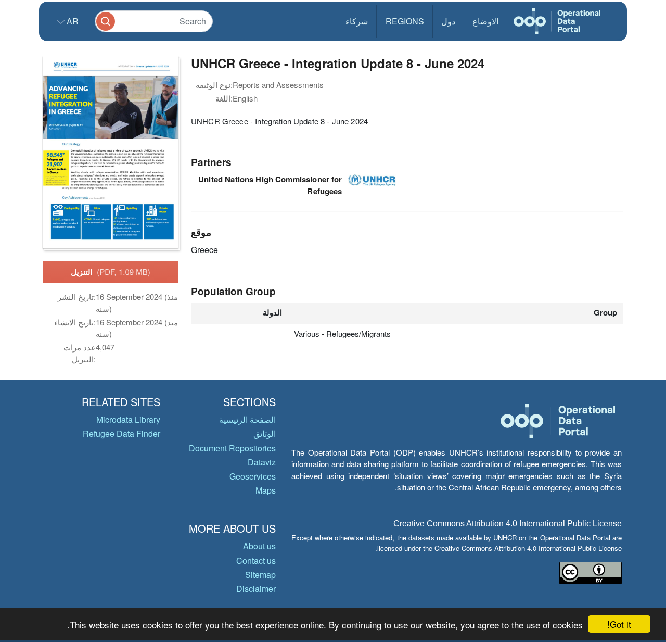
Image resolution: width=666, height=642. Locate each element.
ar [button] (72, 21)
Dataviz (262, 462)
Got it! (619, 624)
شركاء (356, 21)
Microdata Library (128, 419)
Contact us (256, 561)
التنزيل (110, 272)
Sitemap (260, 575)
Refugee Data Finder (121, 433)
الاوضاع (485, 21)
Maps (265, 490)
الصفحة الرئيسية (247, 419)
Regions (405, 21)
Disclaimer (256, 589)
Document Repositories (232, 448)
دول (448, 21)
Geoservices (252, 476)
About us (259, 546)
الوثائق (264, 433)
